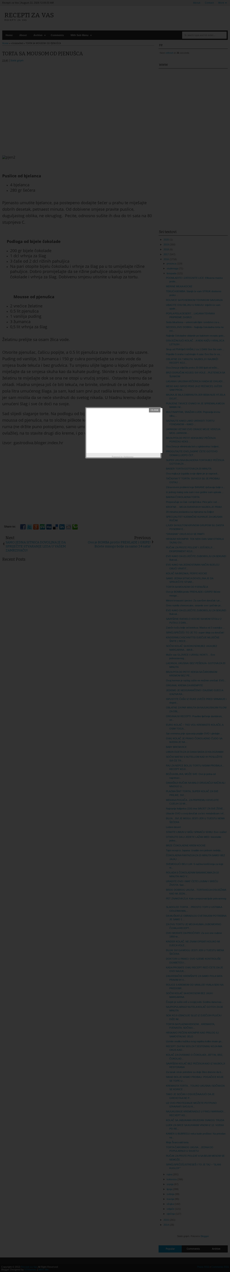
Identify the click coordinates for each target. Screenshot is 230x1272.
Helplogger (128, 457)
